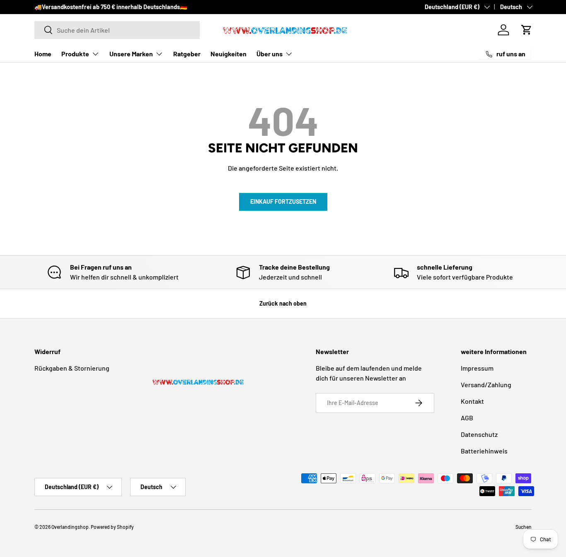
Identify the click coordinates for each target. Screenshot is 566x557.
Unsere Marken (131, 54)
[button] (527, 30)
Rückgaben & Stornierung (71, 368)
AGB (467, 418)
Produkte (75, 54)
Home (42, 54)
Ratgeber (187, 54)
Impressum (477, 368)
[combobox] (117, 30)
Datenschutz (479, 434)
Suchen (523, 527)
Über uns (269, 54)
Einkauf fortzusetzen (283, 201)
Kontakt (472, 401)
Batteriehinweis (484, 451)
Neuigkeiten (228, 54)
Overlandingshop (70, 527)
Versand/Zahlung (486, 384)
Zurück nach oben (283, 303)
